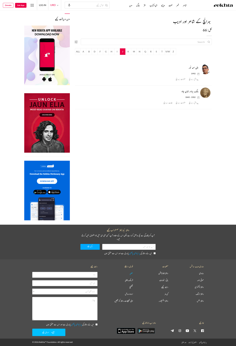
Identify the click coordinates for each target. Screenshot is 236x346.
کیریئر (166, 294)
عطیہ (131, 273)
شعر (177, 5)
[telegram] (172, 330)
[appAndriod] (146, 331)
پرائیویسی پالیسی (134, 253)
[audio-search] (69, 5)
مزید (130, 5)
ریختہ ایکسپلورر (163, 301)
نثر (145, 5)
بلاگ (138, 5)
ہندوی (201, 273)
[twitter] (194, 330)
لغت (170, 5)
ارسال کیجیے (45, 332)
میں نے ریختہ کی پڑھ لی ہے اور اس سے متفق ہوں (128, 253)
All (78, 51)
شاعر (185, 5)
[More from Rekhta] (32, 5)
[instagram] (179, 330)
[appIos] (126, 331)
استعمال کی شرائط (193, 342)
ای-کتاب (153, 5)
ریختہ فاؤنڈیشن (163, 273)
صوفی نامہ (200, 280)
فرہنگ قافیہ (129, 280)
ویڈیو (163, 5)
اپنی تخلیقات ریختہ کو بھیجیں (123, 301)
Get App (20, 5)
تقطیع (131, 287)
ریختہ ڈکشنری (199, 287)
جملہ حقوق (184, 342)
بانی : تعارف (163, 280)
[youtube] (187, 330)
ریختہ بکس (200, 301)
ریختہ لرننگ (200, 294)
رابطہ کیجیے (164, 287)
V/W (167, 51)
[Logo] (223, 6)
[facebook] (202, 330)
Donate (8, 5)
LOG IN (42, 5)
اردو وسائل (129, 294)
